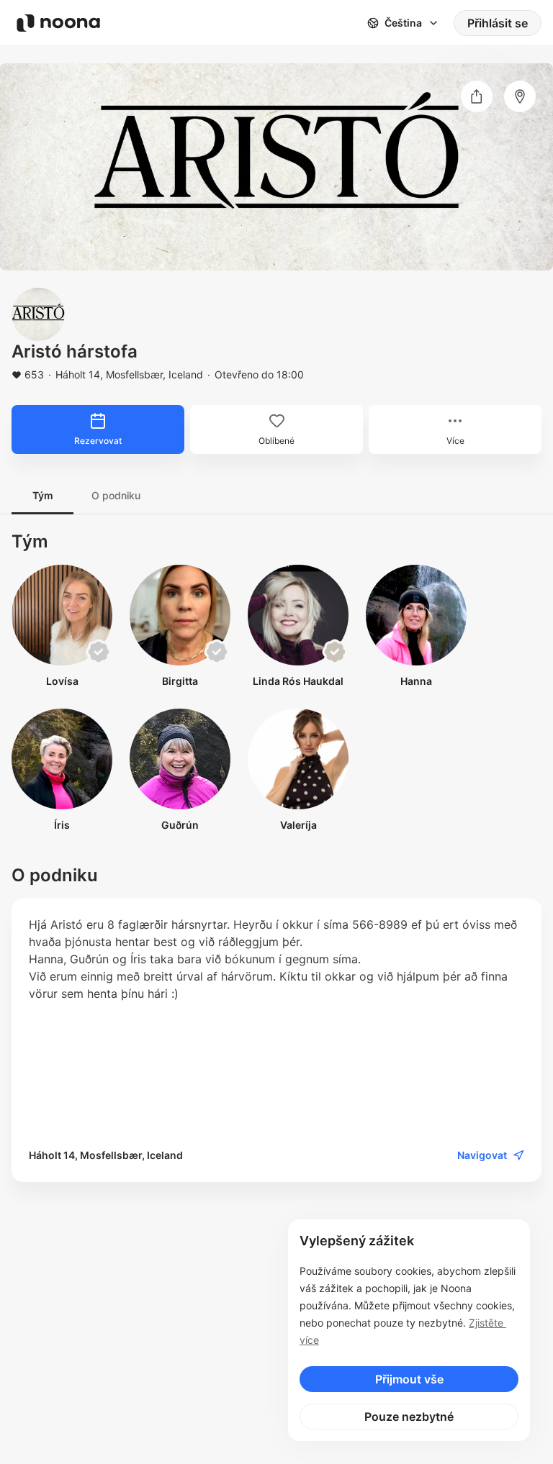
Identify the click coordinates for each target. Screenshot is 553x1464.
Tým (42, 495)
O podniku (115, 495)
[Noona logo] (58, 23)
